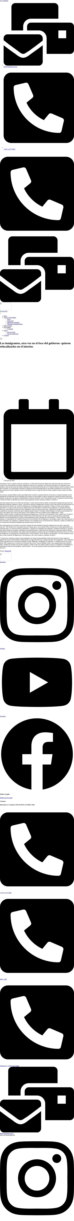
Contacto (6, 335)
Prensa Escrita (11, 332)
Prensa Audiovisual (12, 334)
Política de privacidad (6, 798)
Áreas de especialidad (10, 317)
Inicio (5, 316)
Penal (8, 319)
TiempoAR (8, 551)
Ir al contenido (4, 1)
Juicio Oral (10, 321)
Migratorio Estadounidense (15, 324)
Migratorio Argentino (13, 322)
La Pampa (10, 329)
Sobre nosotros (8, 325)
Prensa (5, 330)
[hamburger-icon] (0, 313)
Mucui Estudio (19, 1135)
